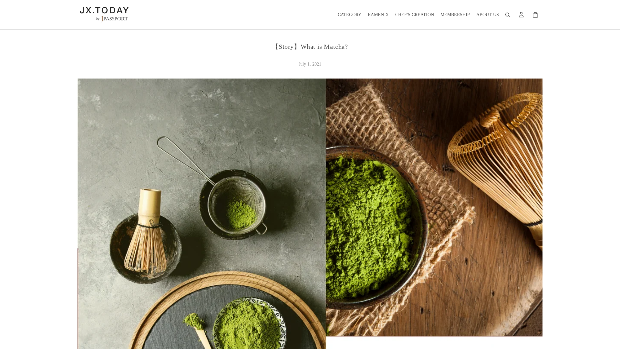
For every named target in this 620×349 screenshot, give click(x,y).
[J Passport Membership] (521, 15)
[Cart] (535, 15)
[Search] (508, 15)
